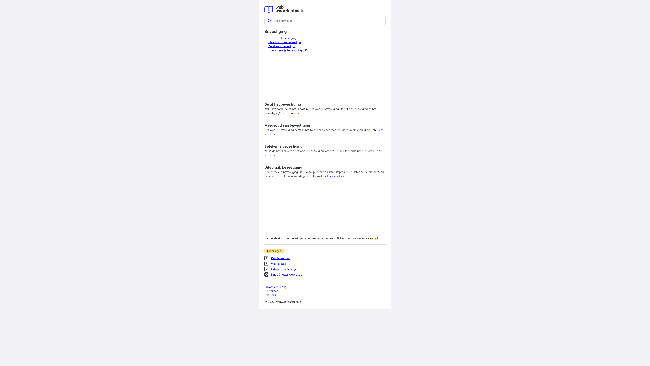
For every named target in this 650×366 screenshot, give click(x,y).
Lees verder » (290, 113)
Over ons (270, 295)
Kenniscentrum (280, 258)
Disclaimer (271, 291)
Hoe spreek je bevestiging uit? (287, 50)
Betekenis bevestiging (282, 46)
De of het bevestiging (282, 38)
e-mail (374, 238)
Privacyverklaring (275, 287)
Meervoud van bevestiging (285, 42)
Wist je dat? (278, 263)
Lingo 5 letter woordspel (287, 274)
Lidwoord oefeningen (284, 269)
